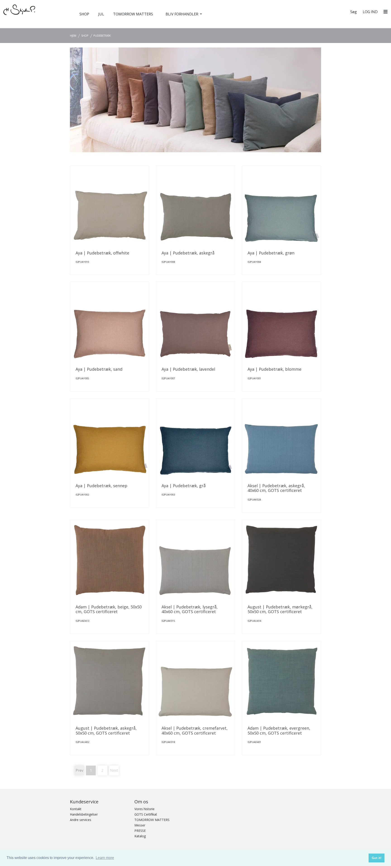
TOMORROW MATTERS (133, 14)
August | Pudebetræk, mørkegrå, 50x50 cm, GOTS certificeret (280, 609)
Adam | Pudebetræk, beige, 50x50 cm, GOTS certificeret (109, 609)
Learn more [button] (105, 858)
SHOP (84, 14)
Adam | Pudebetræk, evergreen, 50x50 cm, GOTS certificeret (279, 730)
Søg (353, 11)
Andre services (80, 820)
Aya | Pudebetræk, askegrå (188, 253)
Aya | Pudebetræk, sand (99, 369)
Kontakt (75, 809)
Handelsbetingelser (84, 814)
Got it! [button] (376, 858)
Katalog (140, 836)
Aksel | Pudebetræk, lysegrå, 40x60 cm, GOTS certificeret (190, 609)
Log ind (370, 11)
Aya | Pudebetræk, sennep (101, 485)
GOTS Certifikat (145, 814)
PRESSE (140, 830)
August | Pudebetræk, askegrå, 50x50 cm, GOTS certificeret (106, 730)
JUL (101, 14)
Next (114, 770)
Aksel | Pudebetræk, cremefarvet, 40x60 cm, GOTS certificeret (195, 730)
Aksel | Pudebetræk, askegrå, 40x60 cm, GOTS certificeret (276, 488)
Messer (139, 825)
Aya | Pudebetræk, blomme (274, 369)
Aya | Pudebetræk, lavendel (188, 369)
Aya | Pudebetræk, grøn (271, 253)
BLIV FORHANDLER (182, 14)
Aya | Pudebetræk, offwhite (102, 253)
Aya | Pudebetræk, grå (184, 485)
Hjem (73, 36)
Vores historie (144, 809)
